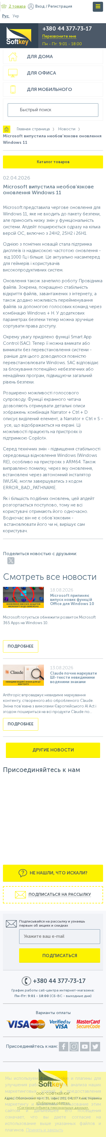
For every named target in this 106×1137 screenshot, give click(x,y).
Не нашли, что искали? (58, 873)
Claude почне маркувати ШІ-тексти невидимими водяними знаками (73, 678)
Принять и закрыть (44, 1130)
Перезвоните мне (59, 36)
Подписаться (59, 956)
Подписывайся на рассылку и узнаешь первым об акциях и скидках (52, 923)
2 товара (17, 7)
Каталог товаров (53, 162)
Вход (40, 7)
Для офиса (41, 73)
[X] (10, 560)
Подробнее (21, 646)
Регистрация (60, 7)
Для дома (40, 57)
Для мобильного (49, 89)
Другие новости (53, 750)
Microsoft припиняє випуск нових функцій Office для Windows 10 (72, 600)
